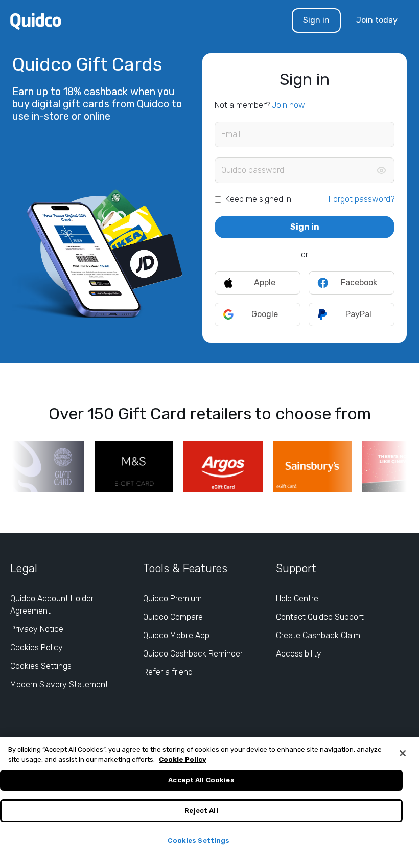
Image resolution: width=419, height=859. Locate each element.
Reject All (201, 811)
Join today (377, 20)
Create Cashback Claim (318, 635)
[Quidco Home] (35, 21)
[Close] (402, 753)
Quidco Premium (172, 598)
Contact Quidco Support (320, 617)
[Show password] (381, 170)
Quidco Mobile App (176, 635)
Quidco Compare (173, 617)
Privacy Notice (36, 629)
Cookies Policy (36, 647)
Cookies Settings (41, 666)
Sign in (316, 20)
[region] (209, 798)
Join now (288, 105)
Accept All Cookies (201, 780)
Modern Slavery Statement (59, 684)
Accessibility (298, 654)
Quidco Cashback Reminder (193, 654)
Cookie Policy (182, 759)
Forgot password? (361, 199)
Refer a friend (168, 672)
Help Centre (297, 598)
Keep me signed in (258, 199)
